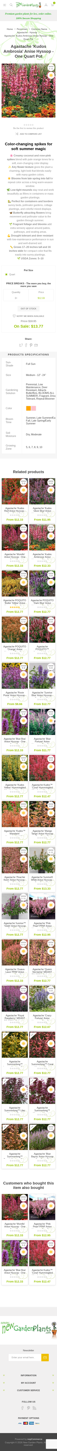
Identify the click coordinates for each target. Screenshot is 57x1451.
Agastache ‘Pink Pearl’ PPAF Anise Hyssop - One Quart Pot (42, 927)
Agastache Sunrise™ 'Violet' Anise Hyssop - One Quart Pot (15, 926)
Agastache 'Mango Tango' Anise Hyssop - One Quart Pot (42, 834)
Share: (28, 338)
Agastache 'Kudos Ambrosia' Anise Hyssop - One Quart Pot (42, 558)
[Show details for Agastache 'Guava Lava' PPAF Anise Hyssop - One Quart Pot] (15, 952)
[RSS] (34, 1408)
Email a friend (36, 345)
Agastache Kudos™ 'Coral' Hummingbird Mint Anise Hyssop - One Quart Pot (42, 788)
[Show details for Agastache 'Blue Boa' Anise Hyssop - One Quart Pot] (15, 722)
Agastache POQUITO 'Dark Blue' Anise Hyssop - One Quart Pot (42, 604)
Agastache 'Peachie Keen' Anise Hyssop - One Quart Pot (15, 880)
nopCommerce (34, 1439)
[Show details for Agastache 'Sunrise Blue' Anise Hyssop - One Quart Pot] (42, 676)
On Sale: (22, 326)
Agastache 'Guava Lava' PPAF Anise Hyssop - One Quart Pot (14, 973)
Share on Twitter (21, 345)
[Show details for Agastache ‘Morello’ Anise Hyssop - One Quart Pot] (15, 537)
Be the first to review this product (28, 128)
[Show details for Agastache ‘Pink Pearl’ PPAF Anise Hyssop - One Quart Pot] (42, 906)
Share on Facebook (26, 345)
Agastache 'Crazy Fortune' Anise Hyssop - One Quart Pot (42, 1019)
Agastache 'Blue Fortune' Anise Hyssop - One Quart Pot (42, 742)
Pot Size (28, 270)
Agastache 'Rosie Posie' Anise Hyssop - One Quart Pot (14, 695)
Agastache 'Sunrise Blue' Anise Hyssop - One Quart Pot (42, 695)
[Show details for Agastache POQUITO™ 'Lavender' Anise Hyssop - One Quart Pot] (42, 630)
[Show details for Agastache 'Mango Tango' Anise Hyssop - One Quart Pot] (42, 814)
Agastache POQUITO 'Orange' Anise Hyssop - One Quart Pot (14, 650)
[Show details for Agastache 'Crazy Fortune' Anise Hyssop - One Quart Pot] (42, 998)
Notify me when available (30, 316)
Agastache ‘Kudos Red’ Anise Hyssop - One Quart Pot (14, 511)
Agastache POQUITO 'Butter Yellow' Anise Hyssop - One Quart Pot (14, 604)
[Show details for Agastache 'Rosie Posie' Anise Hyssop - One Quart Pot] (15, 676)
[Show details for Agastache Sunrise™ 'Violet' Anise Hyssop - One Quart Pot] (15, 906)
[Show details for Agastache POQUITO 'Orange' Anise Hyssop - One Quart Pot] (15, 630)
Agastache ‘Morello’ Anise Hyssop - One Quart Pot (14, 557)
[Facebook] (22, 1408)
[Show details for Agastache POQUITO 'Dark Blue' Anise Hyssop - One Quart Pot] (42, 583)
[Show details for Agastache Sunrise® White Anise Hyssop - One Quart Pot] (42, 860)
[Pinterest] (28, 1408)
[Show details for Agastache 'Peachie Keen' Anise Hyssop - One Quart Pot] (15, 860)
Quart (12, 274)
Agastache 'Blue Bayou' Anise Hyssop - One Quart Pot (42, 1156)
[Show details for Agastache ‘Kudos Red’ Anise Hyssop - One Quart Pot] (15, 491)
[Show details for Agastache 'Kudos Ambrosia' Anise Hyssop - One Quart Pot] (42, 537)
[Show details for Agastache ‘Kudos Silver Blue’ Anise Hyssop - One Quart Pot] (42, 491)
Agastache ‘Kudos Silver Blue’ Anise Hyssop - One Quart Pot (42, 512)
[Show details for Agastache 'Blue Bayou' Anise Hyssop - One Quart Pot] (42, 1137)
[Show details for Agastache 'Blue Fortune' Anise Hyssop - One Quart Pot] (42, 722)
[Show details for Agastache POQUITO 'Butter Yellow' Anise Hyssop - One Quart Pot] (15, 583)
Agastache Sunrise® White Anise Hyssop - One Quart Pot (42, 880)
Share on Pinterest (31, 345)
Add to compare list (31, 134)
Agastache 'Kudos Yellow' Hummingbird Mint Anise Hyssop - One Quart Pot (15, 788)
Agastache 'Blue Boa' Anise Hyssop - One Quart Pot (15, 741)
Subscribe (45, 1357)
